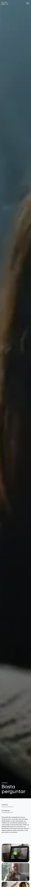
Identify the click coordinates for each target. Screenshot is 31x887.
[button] (27, 3)
